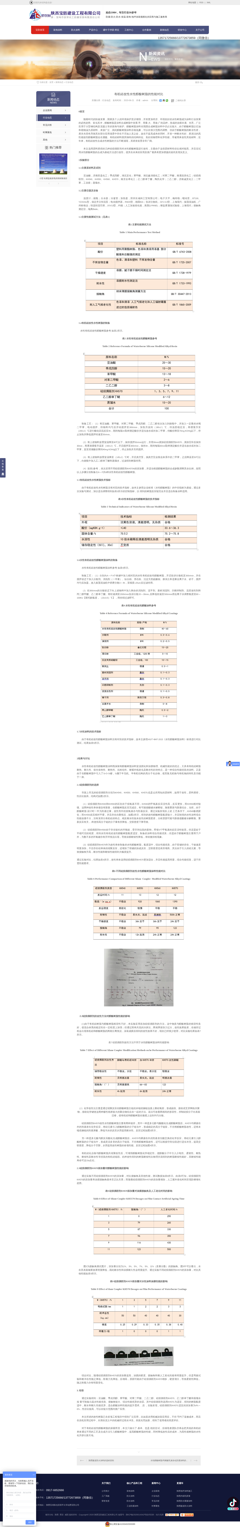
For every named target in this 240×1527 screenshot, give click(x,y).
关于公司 (200, 30)
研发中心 (182, 30)
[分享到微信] (167, 100)
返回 (197, 82)
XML (209, 2)
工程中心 (128, 30)
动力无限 (160, 1515)
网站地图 (193, 2)
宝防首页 (40, 30)
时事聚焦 (155, 1506)
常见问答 (155, 1501)
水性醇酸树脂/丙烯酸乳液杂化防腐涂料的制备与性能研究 (174, 1460)
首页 (51, 82)
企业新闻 (155, 1491)
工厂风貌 (105, 1496)
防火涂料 (75, 30)
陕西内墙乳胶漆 (183, 1496)
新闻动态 (164, 30)
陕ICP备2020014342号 (136, 1515)
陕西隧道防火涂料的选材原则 (101, 1460)
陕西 (57, 1515)
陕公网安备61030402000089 (122, 1524)
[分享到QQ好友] (164, 100)
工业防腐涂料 (132, 1506)
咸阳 (67, 1515)
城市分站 (49, 1515)
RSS (202, 2)
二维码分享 (180, 100)
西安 (62, 1515)
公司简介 (105, 1491)
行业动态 (69, 82)
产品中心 (93, 30)
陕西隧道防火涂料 (184, 1506)
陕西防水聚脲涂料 (184, 1501)
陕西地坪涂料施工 (184, 1491)
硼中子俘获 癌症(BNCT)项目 (111, 31)
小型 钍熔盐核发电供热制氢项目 (53, 178)
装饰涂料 (57, 30)
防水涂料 (130, 1501)
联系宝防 (40, 38)
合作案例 (146, 30)
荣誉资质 (105, 1501)
